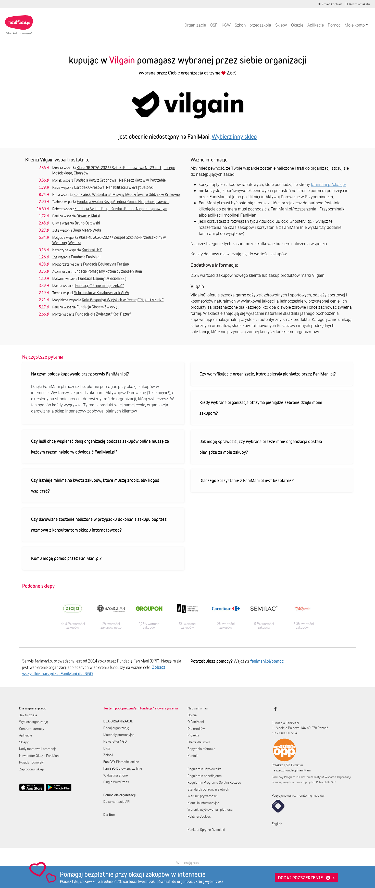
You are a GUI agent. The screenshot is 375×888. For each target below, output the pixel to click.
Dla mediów (196, 728)
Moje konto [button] (355, 25)
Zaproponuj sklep (31, 769)
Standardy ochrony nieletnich (208, 789)
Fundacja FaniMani (85, 257)
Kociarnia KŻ (92, 249)
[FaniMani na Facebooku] (274, 709)
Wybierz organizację (33, 721)
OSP (214, 25)
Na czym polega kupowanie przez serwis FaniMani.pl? (80, 373)
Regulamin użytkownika (204, 769)
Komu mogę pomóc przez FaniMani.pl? (66, 558)
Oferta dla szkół (199, 742)
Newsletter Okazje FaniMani (39, 755)
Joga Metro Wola (87, 230)
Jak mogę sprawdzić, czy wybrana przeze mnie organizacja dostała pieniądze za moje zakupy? (260, 447)
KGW (226, 25)
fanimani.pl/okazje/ (328, 184)
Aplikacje (315, 25)
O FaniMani (196, 721)
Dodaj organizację (116, 728)
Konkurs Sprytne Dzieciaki (206, 829)
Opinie (192, 715)
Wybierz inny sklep (234, 136)
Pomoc (334, 25)
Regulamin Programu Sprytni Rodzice (214, 782)
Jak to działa (28, 715)
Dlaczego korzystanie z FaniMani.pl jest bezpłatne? (246, 480)
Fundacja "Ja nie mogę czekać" (99, 285)
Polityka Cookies (199, 816)
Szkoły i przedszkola (253, 25)
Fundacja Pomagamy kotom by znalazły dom (107, 271)
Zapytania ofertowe (201, 748)
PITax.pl (321, 782)
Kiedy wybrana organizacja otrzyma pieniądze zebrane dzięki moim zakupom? (260, 408)
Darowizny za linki (122, 768)
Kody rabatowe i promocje (38, 748)
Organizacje (195, 25)
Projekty (193, 735)
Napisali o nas (198, 708)
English (277, 823)
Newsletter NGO (115, 741)
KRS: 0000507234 (284, 733)
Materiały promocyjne (118, 734)
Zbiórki (108, 755)
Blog (106, 748)
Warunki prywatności (203, 796)
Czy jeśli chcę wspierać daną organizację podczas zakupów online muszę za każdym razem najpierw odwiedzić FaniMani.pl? (100, 446)
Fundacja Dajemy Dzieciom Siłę (102, 278)
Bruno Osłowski (87, 223)
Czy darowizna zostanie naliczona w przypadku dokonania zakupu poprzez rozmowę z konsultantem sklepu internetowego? (99, 524)
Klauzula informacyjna (203, 803)
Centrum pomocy (31, 728)
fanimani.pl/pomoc (267, 661)
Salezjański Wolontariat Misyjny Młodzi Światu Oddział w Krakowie (126, 194)
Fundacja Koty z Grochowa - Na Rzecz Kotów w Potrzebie (120, 180)
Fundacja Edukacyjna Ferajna (106, 264)
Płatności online (121, 761)
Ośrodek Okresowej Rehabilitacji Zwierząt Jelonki (113, 187)
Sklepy (281, 25)
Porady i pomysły (31, 762)
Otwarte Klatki (88, 216)
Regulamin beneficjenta (205, 775)
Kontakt (193, 755)
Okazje (297, 25)
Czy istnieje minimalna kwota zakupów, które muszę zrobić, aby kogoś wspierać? (95, 485)
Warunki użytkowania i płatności (210, 809)
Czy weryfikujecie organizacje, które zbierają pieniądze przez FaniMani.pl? (267, 373)
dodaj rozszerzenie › (306, 877)
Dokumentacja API (116, 801)
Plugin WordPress (116, 782)
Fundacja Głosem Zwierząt (98, 307)
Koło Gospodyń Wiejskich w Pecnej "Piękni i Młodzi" (123, 299)
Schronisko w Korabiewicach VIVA (101, 292)
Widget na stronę (115, 775)
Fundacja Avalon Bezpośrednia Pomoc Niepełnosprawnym (123, 201)
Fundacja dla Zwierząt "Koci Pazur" (103, 314)
